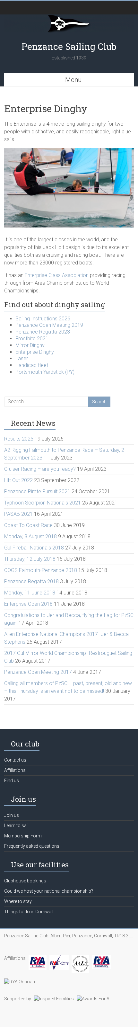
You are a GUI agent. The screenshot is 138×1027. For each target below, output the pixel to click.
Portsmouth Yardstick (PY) (44, 372)
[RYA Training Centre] (59, 958)
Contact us (15, 760)
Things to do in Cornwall (28, 911)
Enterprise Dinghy (34, 352)
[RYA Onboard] (20, 981)
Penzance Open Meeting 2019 (49, 325)
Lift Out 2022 (18, 480)
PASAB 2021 (18, 514)
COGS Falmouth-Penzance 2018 (40, 570)
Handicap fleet (31, 365)
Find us (11, 780)
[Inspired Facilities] (54, 998)
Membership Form (23, 835)
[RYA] (38, 958)
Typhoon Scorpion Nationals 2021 (42, 503)
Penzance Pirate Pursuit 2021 (37, 491)
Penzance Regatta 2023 (42, 332)
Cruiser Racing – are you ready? (40, 469)
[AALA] (80, 958)
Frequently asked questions (31, 846)
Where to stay (18, 901)
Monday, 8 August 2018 (30, 536)
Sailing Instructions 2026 (42, 319)
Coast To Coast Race (28, 525)
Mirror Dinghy (30, 345)
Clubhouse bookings (25, 880)
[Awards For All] (94, 998)
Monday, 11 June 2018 (29, 593)
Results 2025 (18, 439)
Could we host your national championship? (48, 891)
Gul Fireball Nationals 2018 (34, 548)
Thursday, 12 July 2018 (30, 559)
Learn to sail (16, 825)
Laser (21, 358)
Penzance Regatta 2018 (31, 581)
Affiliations (15, 770)
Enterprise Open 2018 (28, 604)
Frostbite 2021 (31, 338)
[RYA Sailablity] (101, 958)
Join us (11, 815)
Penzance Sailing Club (69, 46)
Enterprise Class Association (57, 275)
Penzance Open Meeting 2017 (38, 672)
